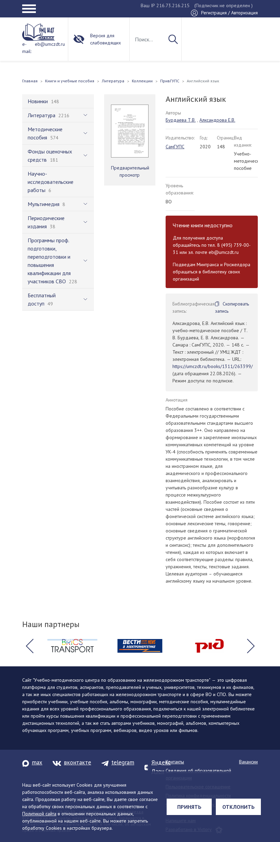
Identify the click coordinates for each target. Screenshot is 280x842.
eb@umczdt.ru (50, 44)
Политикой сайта (39, 814)
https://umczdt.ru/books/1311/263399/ (212, 366)
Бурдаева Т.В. (181, 120)
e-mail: (26, 47)
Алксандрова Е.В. (217, 120)
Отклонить (238, 806)
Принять (189, 806)
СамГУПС (175, 147)
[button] (29, 646)
